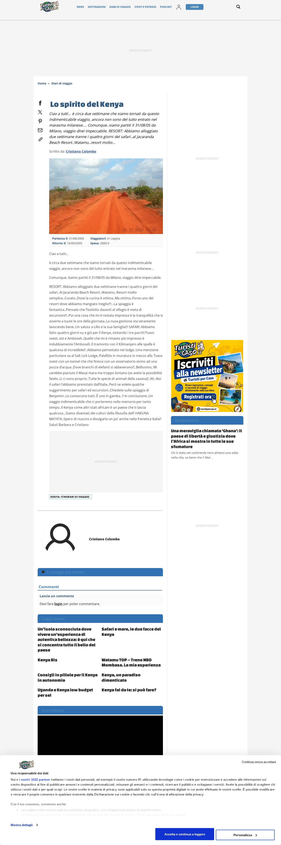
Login (194, 7)
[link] (40, 138)
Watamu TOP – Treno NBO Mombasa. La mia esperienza (131, 662)
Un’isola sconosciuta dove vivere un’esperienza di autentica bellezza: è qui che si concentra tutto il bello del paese (66, 639)
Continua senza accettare (259, 762)
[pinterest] (40, 120)
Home (42, 83)
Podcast (166, 7)
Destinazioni (97, 7)
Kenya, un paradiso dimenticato (121, 677)
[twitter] (40, 111)
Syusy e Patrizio (145, 7)
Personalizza (242, 835)
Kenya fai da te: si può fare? (129, 689)
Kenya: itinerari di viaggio (70, 497)
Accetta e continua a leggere (184, 834)
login (58, 604)
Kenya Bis (47, 659)
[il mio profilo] (178, 7)
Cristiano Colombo (81, 151)
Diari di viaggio (120, 7)
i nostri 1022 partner (34, 779)
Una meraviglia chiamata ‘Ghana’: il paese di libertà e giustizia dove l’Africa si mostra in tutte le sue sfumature (206, 438)
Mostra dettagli (22, 825)
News (80, 7)
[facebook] (40, 102)
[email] (40, 129)
